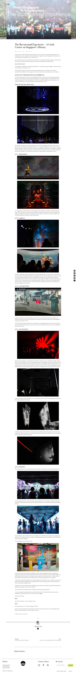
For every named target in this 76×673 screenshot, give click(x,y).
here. (41, 593)
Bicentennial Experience (23, 614)
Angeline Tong (38, 626)
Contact (70, 671)
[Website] (38, 628)
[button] (74, 271)
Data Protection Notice (61, 671)
